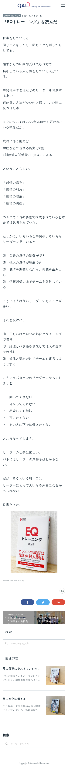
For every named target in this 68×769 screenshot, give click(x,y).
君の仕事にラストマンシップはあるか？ (29, 668)
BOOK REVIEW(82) (13, 580)
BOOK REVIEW (12, 15)
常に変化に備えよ (14, 698)
